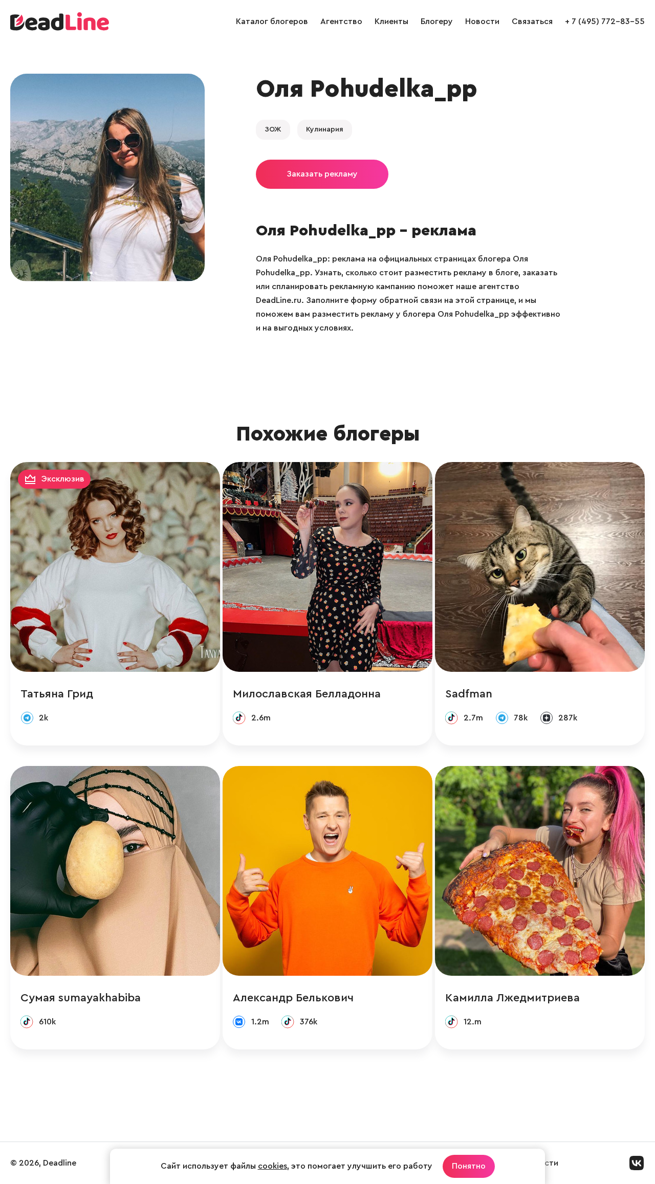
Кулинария (324, 129)
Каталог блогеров (272, 21)
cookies (272, 1166)
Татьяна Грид (56, 693)
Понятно (469, 1166)
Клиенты (391, 21)
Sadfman (468, 693)
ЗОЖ (273, 129)
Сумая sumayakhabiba (80, 997)
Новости (482, 21)
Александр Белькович (293, 997)
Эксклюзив (62, 479)
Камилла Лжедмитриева (512, 997)
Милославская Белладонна (307, 693)
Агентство (341, 21)
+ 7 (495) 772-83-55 (605, 21)
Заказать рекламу (322, 174)
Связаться (532, 21)
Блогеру (437, 21)
